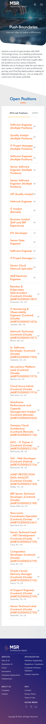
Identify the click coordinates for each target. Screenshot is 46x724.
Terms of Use (30, 697)
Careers (5, 694)
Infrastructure (7, 679)
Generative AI (7, 664)
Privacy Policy (30, 694)
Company (5, 690)
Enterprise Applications (11, 675)
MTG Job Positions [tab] (19, 113)
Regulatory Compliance (34, 664)
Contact (28, 690)
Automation (6, 671)
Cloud (4, 668)
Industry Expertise (32, 674)
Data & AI (6, 660)
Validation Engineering (33, 660)
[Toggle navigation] (41, 4)
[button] (35, 4)
